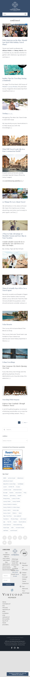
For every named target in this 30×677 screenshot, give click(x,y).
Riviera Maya (14, 519)
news (20, 513)
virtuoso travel (20, 527)
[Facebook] (4, 538)
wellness (5, 530)
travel (15, 522)
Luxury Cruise (16, 498)
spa (4, 522)
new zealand (17, 516)
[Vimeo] (25, 538)
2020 (4, 478)
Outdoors (6, 519)
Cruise (18, 487)
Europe (5, 492)
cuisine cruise (7, 489)
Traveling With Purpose (10, 399)
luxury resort (7, 510)
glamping (13, 495)
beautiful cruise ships (9, 484)
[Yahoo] (10, 543)
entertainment (17, 489)
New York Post (7, 516)
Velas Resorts (7, 324)
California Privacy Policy (10, 643)
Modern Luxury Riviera (9, 86)
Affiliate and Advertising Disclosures (14, 641)
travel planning (17, 524)
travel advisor (7, 524)
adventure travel (8, 481)
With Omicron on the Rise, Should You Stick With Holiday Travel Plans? (14, 42)
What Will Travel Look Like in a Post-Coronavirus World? (13, 150)
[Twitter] (20, 538)
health (19, 495)
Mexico (14, 513)
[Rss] (15, 538)
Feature (5, 495)
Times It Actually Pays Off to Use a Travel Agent (14, 289)
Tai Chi (9, 522)
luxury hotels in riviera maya (11, 507)
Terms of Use (21, 644)
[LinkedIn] (10, 538)
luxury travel (6, 513)
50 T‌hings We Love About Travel (13, 202)
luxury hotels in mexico (10, 504)
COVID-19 (11, 487)
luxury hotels (16, 501)
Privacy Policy (21, 643)
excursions (18, 492)
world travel (13, 530)
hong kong (6, 498)
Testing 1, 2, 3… (7, 113)
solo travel (23, 519)
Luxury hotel (6, 501)
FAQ (25, 492)
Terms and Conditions (11, 644)
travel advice (22, 522)
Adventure (20, 478)
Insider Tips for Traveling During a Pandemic (14, 79)
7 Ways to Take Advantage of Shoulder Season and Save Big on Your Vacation (14, 236)
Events (11, 492)
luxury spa (16, 510)
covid (4, 487)
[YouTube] (4, 543)
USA (12, 527)
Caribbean (21, 484)
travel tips (6, 527)
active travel (11, 478)
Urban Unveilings (8, 362)
